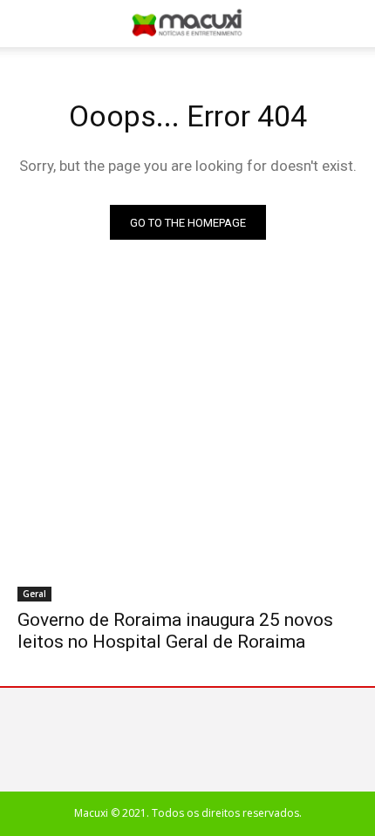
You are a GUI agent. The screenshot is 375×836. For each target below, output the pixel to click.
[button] (350, 23)
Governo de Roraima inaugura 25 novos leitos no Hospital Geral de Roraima (175, 630)
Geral (34, 594)
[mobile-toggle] (30, 23)
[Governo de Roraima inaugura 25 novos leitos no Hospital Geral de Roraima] (187, 517)
